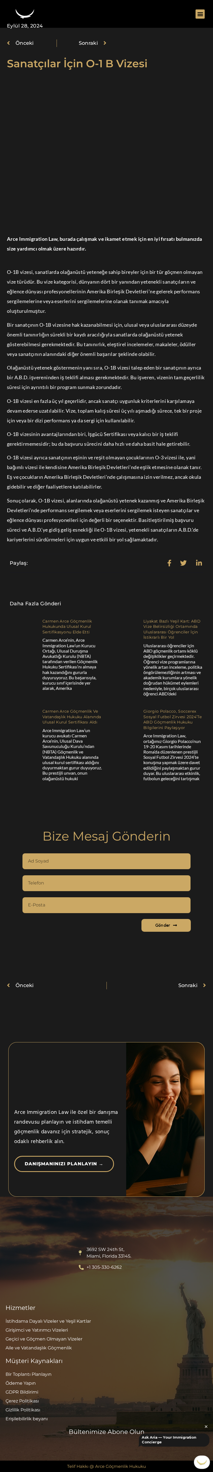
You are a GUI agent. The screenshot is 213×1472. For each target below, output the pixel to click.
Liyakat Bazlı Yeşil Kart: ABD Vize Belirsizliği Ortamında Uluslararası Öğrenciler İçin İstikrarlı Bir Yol (172, 629)
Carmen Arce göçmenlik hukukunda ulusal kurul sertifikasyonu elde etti (67, 627)
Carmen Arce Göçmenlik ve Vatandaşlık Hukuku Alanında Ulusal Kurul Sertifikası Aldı (71, 717)
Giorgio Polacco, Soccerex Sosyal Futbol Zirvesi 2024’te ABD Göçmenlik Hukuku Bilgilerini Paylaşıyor (172, 719)
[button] (200, 14)
